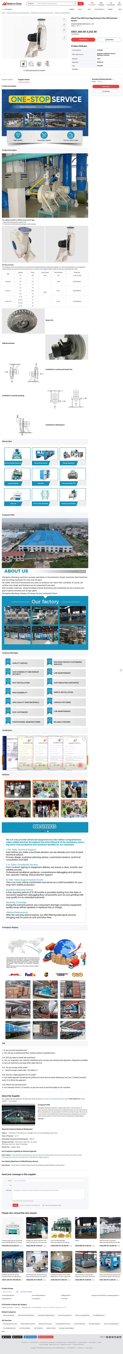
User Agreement (71, 1348)
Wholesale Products (61, 1342)
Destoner (35, 1155)
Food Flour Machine (79, 1324)
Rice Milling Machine (99, 1315)
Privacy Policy (89, 1348)
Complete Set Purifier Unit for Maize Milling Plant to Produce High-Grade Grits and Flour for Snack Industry (61, 1276)
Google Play (17, 1337)
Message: (9, 1190)
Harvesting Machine (8, 1315)
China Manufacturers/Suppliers (47, 1342)
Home (3, 13)
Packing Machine (6, 1298)
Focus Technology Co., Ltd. (49, 1348)
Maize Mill (15, 1155)
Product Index (92, 1342)
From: (10, 1181)
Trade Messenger (30, 1337)
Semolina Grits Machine (19, 1157)
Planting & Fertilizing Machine (46, 1315)
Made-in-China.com (54, 1344)
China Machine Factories (10, 1324)
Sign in (119, 5)
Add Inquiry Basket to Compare (35, 70)
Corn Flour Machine (24, 1328)
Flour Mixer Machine (94, 1324)
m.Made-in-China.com (65, 1344)
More (3, 1331)
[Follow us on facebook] (107, 1337)
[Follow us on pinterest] (118, 1337)
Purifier (77, 1240)
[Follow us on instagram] (112, 1337)
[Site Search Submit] (81, 3)
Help (89, 9)
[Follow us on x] (110, 1337)
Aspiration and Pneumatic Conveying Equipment (104, 1295)
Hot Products (25, 1342)
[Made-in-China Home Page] (11, 4)
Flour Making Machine (9, 1328)
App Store (6, 1337)
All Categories (8, 9)
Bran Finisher (60, 1155)
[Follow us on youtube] (115, 1337)
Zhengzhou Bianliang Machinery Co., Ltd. (82, 24)
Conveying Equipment (8, 1295)
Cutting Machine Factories (63, 1324)
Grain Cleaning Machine (38, 1295)
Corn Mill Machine (32, 1157)
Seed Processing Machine (82, 1315)
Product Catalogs (27, 1292)
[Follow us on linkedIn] (120, 1337)
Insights (99, 1342)
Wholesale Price (72, 1342)
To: (11, 1185)
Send (15, 1205)
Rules (120, 9)
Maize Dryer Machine (71, 1155)
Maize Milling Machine (25, 1155)
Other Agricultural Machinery (26, 1315)
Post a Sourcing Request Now (52, 1205)
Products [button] (31, 4)
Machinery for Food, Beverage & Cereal (42, 13)
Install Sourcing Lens (46, 1337)
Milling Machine (66, 1295)
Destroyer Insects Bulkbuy (66, 1328)
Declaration (80, 1348)
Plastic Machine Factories (28, 1324)
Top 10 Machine (38, 1328)
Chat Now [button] (110, 39)
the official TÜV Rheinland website (54, 1099)
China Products (34, 1342)
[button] (75, 3)
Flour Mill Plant (36, 1298)
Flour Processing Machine (111, 1324)
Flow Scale (64, 1298)
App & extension (99, 9)
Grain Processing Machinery (62, 13)
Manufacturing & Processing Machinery (18, 13)
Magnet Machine (44, 1157)
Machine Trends (51, 1328)
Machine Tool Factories (45, 1324)
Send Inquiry (83, 39)
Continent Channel (82, 1342)
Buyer (79, 9)
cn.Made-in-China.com (78, 1344)
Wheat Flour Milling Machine (47, 1155)
